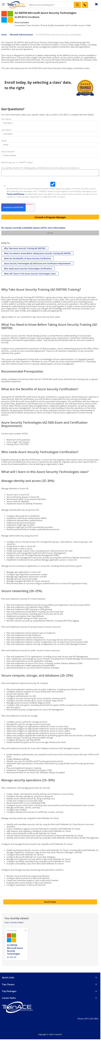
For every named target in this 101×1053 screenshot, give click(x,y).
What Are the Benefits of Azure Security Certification (27, 258)
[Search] (77, 5)
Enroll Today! (50, 902)
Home (4, 35)
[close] (25, 930)
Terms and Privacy (15, 194)
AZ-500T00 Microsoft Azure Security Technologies (15, 949)
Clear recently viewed (14, 922)
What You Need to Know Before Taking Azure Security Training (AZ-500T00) (37, 253)
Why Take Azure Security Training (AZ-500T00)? (24, 248)
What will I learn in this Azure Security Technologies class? (30, 273)
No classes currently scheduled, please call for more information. (33, 227)
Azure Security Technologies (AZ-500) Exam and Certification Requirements (37, 263)
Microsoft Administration (21, 35)
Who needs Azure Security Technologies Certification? (28, 268)
